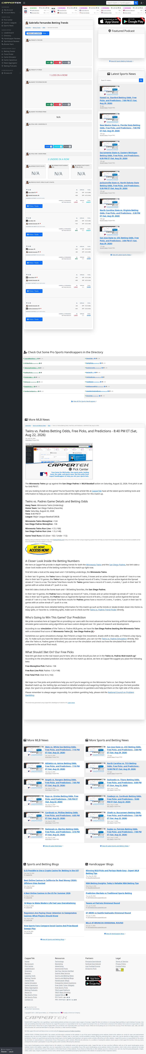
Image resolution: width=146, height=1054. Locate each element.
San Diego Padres (117, 564)
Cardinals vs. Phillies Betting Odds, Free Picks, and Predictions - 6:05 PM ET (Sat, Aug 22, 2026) (62, 815)
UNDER (57, 146)
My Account (8, 10)
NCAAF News (104, 108)
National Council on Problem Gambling (69, 1031)
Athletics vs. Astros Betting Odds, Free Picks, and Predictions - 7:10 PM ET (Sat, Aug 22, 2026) (62, 766)
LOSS (57, 62)
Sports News (9, 26)
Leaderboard (9, 33)
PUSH (66, 62)
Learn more (71, 702)
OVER (48, 146)
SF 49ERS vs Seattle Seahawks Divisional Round (108, 913)
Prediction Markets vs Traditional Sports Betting (109, 893)
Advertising (59, 966)
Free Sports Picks (61, 988)
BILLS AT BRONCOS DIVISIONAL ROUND (104, 922)
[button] (142, 3)
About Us (28, 992)
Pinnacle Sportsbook (93, 961)
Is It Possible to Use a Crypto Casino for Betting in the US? (51, 870)
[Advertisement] (84, 714)
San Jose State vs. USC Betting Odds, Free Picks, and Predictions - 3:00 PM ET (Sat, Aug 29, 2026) (119, 240)
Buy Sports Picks (31, 995)
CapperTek (28, 27)
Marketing (59, 964)
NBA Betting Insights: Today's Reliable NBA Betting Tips (112, 883)
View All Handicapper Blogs (115, 934)
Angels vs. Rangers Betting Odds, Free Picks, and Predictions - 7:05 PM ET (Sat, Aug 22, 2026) (62, 782)
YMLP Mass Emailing (62, 992)
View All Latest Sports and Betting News (115, 846)
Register (4, 1051)
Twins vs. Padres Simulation (114, 638)
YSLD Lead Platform (62, 990)
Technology (59, 961)
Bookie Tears (9, 44)
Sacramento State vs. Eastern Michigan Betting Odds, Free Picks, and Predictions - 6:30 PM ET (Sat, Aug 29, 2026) (120, 155)
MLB (49, 425)
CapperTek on (60, 995)
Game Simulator (10, 57)
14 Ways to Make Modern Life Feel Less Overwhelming (50, 903)
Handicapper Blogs (62, 980)
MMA (44, 27)
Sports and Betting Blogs (64, 978)
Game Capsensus (10, 60)
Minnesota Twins (93, 564)
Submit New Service (62, 973)
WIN (49, 62)
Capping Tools (30, 976)
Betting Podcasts (10, 66)
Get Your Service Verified (64, 971)
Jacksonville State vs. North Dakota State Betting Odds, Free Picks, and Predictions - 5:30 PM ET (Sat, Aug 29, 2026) (120, 185)
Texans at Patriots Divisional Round (103, 903)
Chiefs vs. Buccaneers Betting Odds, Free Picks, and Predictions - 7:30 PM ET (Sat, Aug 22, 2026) (124, 815)
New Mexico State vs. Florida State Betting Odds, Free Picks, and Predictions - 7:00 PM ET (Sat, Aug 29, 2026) (120, 128)
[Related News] (30, 189)
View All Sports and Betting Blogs (53, 939)
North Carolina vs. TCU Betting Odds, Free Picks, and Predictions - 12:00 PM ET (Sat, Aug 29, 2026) (123, 766)
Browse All (8, 73)
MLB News (28, 440)
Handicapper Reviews (12, 38)
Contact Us (29, 1000)
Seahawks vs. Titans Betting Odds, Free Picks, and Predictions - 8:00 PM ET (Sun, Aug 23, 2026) (124, 782)
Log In (11, 1051)
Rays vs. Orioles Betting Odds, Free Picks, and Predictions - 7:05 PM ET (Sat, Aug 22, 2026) (61, 799)
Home (27, 961)
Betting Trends (9, 51)
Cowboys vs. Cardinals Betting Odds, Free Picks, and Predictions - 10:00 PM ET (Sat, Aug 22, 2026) (124, 799)
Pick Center (8, 20)
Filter (37, 33)
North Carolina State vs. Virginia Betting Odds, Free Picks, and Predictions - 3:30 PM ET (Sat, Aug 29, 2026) (120, 213)
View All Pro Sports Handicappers (84, 401)
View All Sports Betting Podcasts (121, 61)
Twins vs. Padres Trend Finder (103, 609)
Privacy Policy (121, 964)
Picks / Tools (34, 206)
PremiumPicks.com (58, 540)
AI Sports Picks (91, 969)
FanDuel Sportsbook (93, 964)
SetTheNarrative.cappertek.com (97, 898)
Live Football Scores (92, 966)
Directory (7, 36)
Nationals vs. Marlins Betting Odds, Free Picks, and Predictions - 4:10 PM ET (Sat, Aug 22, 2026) (62, 832)
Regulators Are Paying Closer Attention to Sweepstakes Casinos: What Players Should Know (50, 914)
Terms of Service (122, 961)
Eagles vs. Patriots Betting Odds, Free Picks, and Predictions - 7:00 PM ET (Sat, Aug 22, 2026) (124, 832)
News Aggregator (10, 63)
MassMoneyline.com (94, 878)
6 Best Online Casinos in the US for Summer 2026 (47, 893)
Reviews (28, 973)
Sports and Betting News (39, 425)
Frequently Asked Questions (65, 983)
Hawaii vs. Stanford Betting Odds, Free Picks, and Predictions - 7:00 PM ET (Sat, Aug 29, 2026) (118, 100)
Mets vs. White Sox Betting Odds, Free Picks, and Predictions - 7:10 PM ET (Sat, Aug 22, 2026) (62, 750)
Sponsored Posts (61, 969)
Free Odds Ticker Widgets (64, 985)
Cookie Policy (121, 966)
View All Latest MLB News (53, 846)
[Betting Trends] (28, 189)
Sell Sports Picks (31, 997)
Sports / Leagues (10, 23)
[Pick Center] (26, 189)
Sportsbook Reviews (11, 41)
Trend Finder (9, 54)
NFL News (110, 790)
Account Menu (9, 13)
